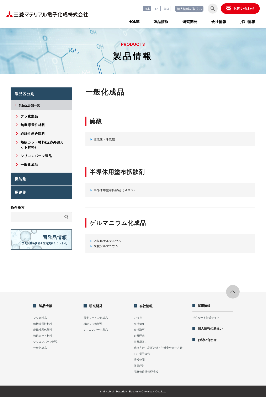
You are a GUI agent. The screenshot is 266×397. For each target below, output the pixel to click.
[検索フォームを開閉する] (213, 9)
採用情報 (247, 22)
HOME (134, 22)
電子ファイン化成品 (96, 317)
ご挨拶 (138, 317)
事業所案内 (140, 341)
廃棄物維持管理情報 (146, 371)
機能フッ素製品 (93, 323)
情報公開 (139, 359)
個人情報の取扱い (189, 8)
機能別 (21, 179)
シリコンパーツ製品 (45, 341)
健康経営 (139, 365)
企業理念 (139, 335)
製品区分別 (24, 94)
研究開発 (189, 22)
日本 (147, 9)
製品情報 (161, 22)
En (157, 9)
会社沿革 (139, 329)
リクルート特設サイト (205, 317)
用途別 (21, 192)
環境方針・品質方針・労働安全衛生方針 (158, 347)
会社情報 (218, 22)
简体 (166, 9)
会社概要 (139, 323)
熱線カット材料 (42, 335)
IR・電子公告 (142, 353)
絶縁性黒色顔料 (42, 329)
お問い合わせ (207, 339)
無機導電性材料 (42, 323)
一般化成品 (40, 347)
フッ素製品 (40, 317)
